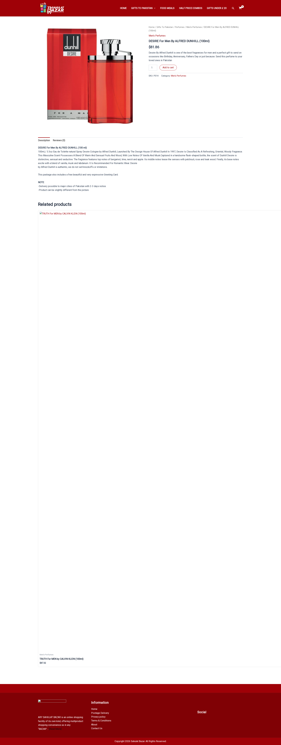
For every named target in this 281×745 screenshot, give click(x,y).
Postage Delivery (100, 713)
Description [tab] (44, 140)
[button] (154, 8)
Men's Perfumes (194, 27)
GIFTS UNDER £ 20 (217, 8)
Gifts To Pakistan (165, 27)
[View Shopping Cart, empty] (240, 8)
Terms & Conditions (101, 720)
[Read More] (55, 729)
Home (152, 27)
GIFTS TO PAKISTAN (142, 8)
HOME (123, 8)
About (94, 724)
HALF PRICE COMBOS (190, 8)
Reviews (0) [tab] (59, 140)
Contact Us (96, 728)
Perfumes (179, 27)
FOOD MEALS (167, 8)
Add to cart (168, 67)
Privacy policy (98, 716)
